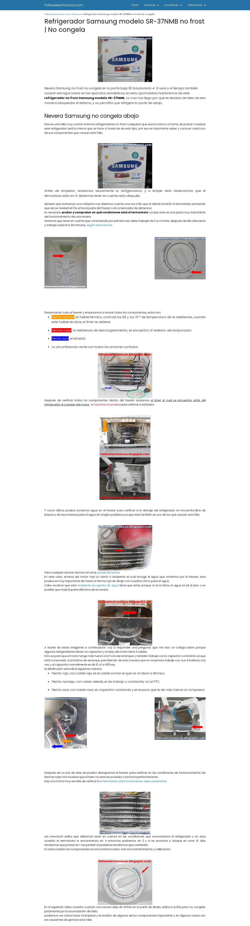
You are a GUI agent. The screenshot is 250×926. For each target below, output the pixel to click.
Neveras (149, 5)
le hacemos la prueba (105, 405)
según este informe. (100, 225)
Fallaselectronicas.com (63, 5)
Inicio (135, 5)
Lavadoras (171, 5)
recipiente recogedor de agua (98, 585)
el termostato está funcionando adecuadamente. (133, 781)
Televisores (195, 5)
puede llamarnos (108, 573)
